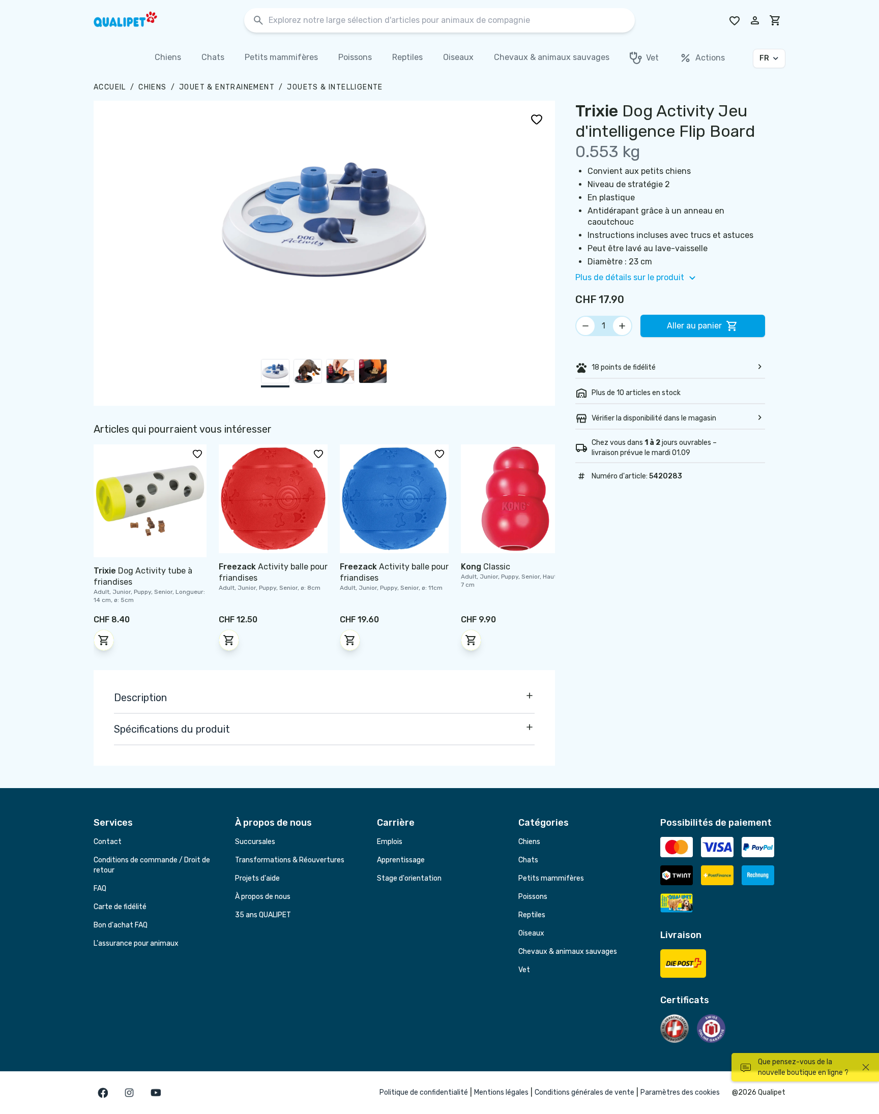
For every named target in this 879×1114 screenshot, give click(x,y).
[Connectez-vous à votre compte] (755, 20)
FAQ (100, 888)
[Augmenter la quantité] (622, 326)
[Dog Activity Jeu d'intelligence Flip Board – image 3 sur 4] (340, 373)
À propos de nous (262, 896)
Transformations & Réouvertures (289, 860)
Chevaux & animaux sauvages (567, 951)
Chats (528, 860)
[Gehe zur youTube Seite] (155, 1092)
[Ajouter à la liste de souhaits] (537, 119)
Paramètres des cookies (680, 1092)
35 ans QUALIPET (263, 915)
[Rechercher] (258, 20)
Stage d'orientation (409, 878)
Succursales (255, 841)
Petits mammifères (551, 878)
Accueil (110, 87)
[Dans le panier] (103, 640)
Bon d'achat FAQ (121, 925)
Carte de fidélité (120, 906)
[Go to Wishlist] (734, 20)
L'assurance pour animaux (136, 943)
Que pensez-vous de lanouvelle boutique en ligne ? (803, 1067)
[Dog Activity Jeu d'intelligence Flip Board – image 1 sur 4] (275, 373)
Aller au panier (694, 325)
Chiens (152, 87)
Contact (108, 841)
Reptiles (531, 915)
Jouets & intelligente (335, 87)
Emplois (389, 841)
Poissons (532, 896)
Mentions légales (501, 1092)
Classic (485, 566)
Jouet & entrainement (227, 87)
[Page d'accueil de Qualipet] (134, 20)
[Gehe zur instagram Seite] (129, 1092)
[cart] (775, 20)
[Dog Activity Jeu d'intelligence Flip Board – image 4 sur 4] (373, 373)
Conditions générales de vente (584, 1092)
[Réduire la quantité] (585, 326)
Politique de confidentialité (423, 1092)
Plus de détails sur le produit (629, 277)
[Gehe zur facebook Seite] (103, 1092)
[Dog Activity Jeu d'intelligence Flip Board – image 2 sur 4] (308, 373)
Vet (524, 970)
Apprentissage (401, 860)
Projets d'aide (257, 878)
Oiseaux (531, 933)
